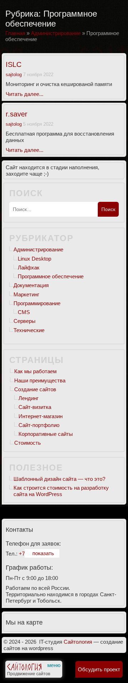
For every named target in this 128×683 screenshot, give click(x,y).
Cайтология (78, 642)
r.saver (16, 114)
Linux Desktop (34, 259)
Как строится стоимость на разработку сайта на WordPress (61, 491)
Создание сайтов (35, 389)
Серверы (25, 321)
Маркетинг (26, 294)
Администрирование (38, 249)
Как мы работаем (35, 371)
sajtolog (14, 74)
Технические (29, 330)
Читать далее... (24, 94)
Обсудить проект (99, 669)
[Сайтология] (24, 668)
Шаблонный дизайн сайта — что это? (59, 479)
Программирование (37, 303)
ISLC (13, 64)
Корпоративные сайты (45, 434)
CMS (24, 312)
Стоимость (27, 443)
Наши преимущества (39, 380)
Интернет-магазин (40, 416)
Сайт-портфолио (38, 425)
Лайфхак (28, 267)
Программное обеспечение (51, 276)
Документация (31, 285)
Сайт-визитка (34, 407)
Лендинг (28, 398)
